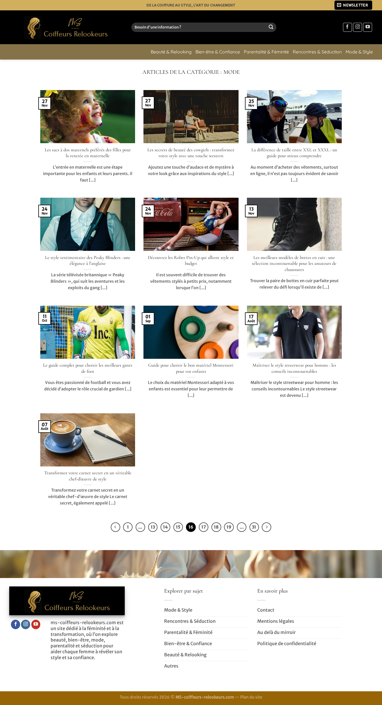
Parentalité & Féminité (266, 52)
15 (178, 527)
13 (153, 527)
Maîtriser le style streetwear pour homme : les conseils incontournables (294, 368)
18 (216, 527)
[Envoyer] (271, 27)
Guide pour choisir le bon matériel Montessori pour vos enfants (191, 368)
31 (254, 527)
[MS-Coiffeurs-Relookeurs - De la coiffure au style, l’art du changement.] (66, 27)
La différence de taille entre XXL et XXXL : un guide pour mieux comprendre (294, 153)
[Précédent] (115, 527)
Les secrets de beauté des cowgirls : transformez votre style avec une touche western (190, 153)
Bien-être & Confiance (217, 52)
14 (165, 527)
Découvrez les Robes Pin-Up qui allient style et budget (191, 261)
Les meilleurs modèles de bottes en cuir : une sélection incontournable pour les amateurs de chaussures (294, 263)
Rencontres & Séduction (317, 52)
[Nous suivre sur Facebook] (347, 27)
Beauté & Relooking (171, 52)
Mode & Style (359, 52)
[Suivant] (266, 527)
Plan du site (251, 697)
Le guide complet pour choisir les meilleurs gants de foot (87, 368)
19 (229, 527)
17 (203, 527)
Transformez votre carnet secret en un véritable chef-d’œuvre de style (87, 476)
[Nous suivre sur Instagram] (357, 27)
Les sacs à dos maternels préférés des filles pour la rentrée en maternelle (88, 153)
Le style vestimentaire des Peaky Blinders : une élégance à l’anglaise (87, 261)
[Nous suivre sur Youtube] (367, 27)
